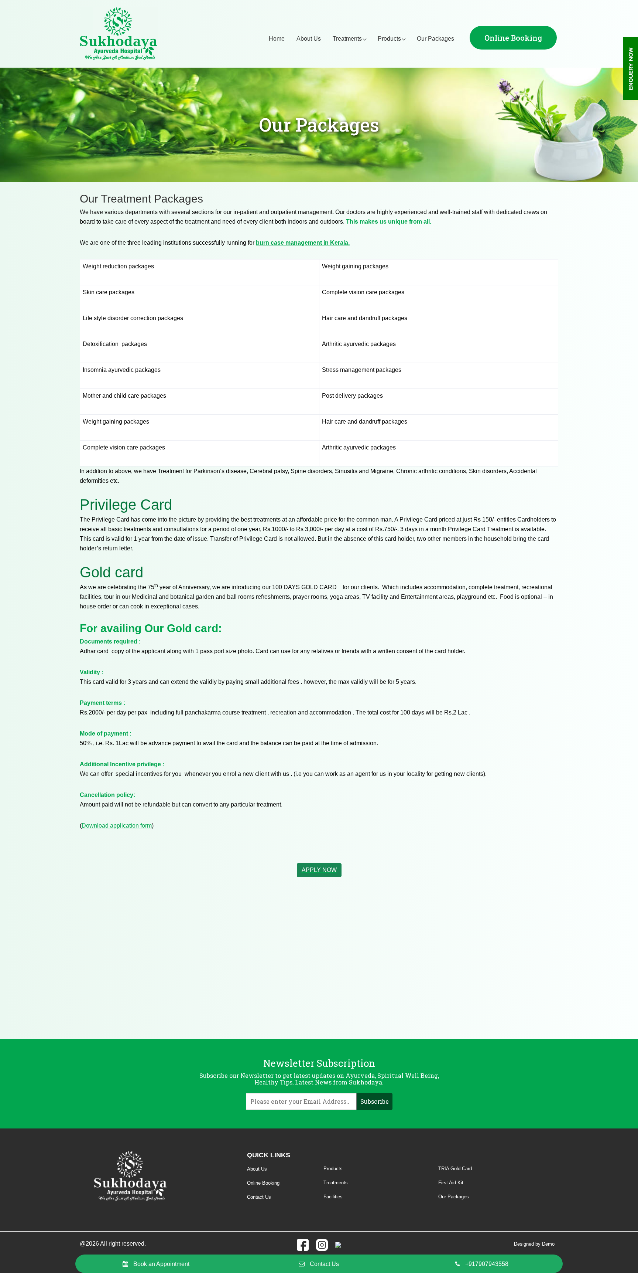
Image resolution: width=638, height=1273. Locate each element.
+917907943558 (486, 1264)
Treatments (347, 38)
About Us (308, 38)
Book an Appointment (161, 1264)
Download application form (117, 825)
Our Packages (435, 38)
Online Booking (513, 38)
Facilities (333, 1196)
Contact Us (324, 1264)
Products (389, 38)
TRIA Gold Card (455, 1168)
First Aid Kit (450, 1182)
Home (277, 38)
